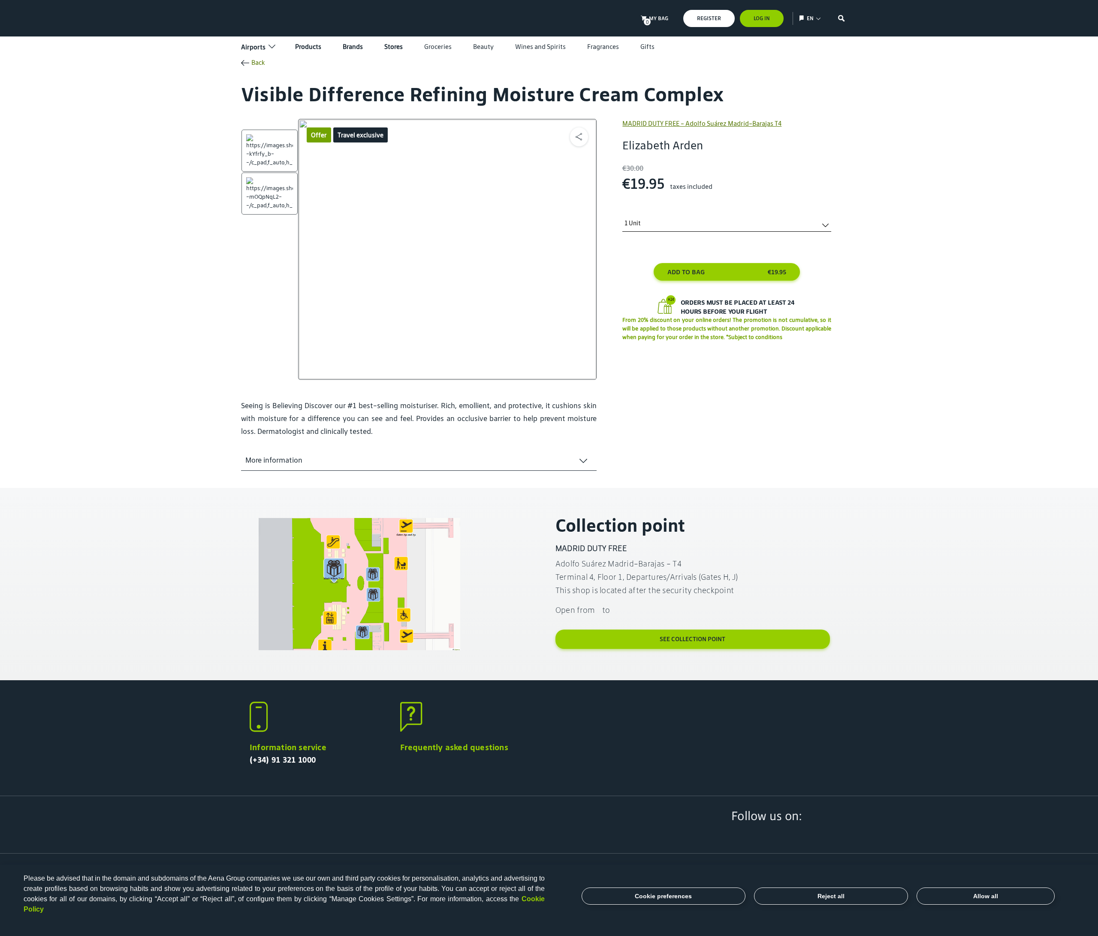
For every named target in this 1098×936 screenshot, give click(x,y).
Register (709, 18)
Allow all (985, 896)
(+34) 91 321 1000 (283, 759)
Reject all (831, 896)
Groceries (438, 46)
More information (273, 460)
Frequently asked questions (454, 747)
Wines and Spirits (540, 46)
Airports (253, 47)
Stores (393, 46)
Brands (353, 46)
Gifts (647, 46)
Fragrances (603, 46)
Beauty (483, 46)
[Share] (579, 136)
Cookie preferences (663, 896)
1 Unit (632, 223)
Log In (762, 18)
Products (308, 46)
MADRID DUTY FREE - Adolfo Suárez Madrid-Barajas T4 (701, 123)
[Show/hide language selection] (803, 18)
